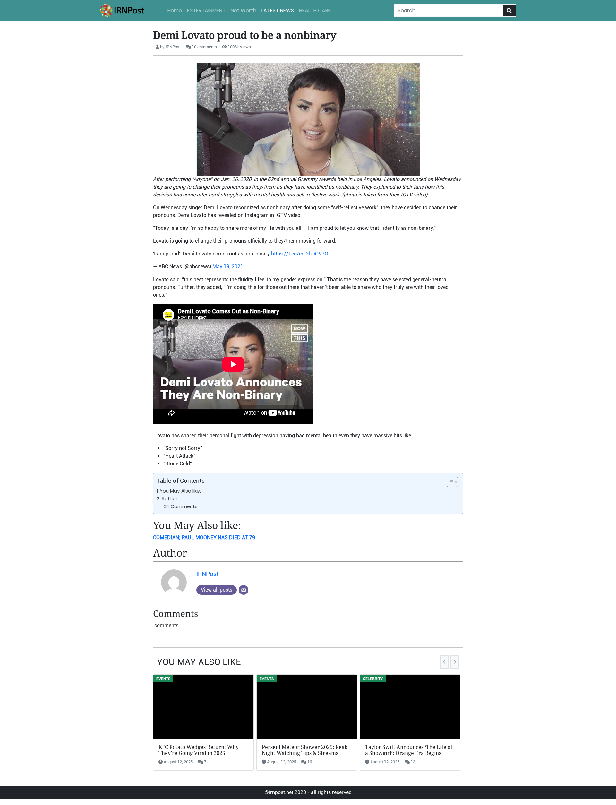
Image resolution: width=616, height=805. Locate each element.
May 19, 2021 (227, 267)
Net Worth (243, 10)
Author (169, 498)
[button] (449, 481)
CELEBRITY (373, 679)
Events (163, 679)
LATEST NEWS (277, 10)
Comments (184, 506)
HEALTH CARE (315, 10)
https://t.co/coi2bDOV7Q (299, 254)
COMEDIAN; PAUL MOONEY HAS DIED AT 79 (204, 537)
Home (174, 10)
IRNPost (207, 573)
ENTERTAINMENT (206, 10)
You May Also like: (180, 491)
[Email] (243, 590)
